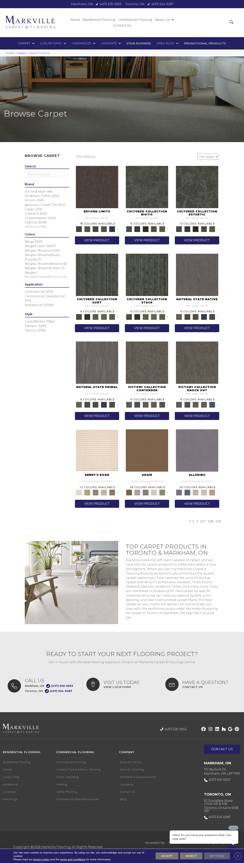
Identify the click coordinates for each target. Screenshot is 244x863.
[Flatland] (112, 228)
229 (218, 521)
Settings (217, 856)
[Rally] (153, 404)
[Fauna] (104, 228)
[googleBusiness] (229, 729)
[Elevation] (95, 228)
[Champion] (137, 404)
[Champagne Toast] (137, 492)
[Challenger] (147, 362)
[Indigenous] (195, 316)
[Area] (97, 186)
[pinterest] (236, 729)
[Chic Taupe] (104, 492)
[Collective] (145, 228)
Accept (167, 856)
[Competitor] (145, 404)
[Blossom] (212, 492)
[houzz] (223, 729)
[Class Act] (145, 492)
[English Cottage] (162, 492)
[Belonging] (197, 274)
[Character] (137, 228)
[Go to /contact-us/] (200, 684)
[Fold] (95, 316)
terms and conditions (72, 859)
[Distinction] (162, 228)
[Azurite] (187, 492)
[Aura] (97, 450)
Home (10, 52)
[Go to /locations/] (121, 684)
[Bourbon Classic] (147, 450)
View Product (97, 240)
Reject (191, 856)
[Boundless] (95, 492)
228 (211, 521)
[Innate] (204, 316)
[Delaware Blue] (112, 492)
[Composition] (153, 228)
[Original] (212, 316)
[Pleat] (104, 316)
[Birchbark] (204, 492)
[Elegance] (153, 492)
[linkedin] (216, 729)
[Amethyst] (197, 450)
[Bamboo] (87, 492)
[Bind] (97, 274)
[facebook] (203, 729)
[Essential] (187, 316)
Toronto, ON (134, 4)
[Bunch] (87, 316)
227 (203, 521)
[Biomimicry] (147, 186)
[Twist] (112, 316)
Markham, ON (82, 4)
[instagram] (209, 729)
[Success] (162, 404)
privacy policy (41, 859)
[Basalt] (195, 492)
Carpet (21, 52)
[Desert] (87, 228)
